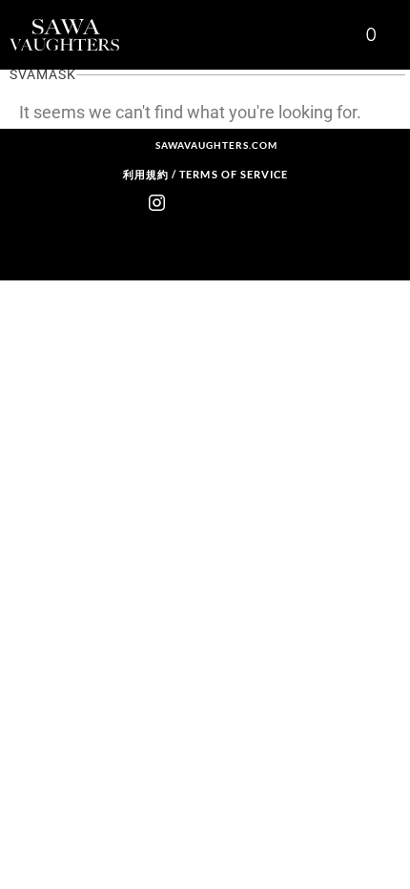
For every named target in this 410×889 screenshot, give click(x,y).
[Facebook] (221, 202)
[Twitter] (253, 202)
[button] (334, 35)
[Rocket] (189, 202)
